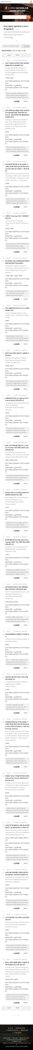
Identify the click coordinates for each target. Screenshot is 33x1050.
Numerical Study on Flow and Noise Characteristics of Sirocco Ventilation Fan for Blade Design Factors (17, 833)
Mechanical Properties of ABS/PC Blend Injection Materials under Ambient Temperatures (16, 360)
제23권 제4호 (9, 85)
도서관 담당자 (17, 1032)
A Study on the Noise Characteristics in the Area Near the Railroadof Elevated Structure (17, 925)
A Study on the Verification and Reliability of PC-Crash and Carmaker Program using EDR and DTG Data (17, 455)
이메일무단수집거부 (12, 1030)
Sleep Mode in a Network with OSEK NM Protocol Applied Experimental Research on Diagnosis (17, 880)
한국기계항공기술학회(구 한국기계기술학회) (16, 89)
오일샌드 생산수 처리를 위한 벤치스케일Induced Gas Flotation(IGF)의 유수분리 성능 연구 (17, 778)
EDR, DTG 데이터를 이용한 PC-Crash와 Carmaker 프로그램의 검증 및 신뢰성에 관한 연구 (17, 448)
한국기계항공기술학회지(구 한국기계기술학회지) (17, 82)
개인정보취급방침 (20, 1028)
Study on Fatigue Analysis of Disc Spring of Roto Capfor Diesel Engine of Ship (17, 315)
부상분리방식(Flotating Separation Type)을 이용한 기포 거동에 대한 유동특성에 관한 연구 (17, 542)
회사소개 (10, 1028)
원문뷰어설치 (24, 1030)
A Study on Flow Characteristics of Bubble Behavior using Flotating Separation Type (16, 549)
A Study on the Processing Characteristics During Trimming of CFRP (16, 223)
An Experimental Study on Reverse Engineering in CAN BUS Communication (16, 684)
